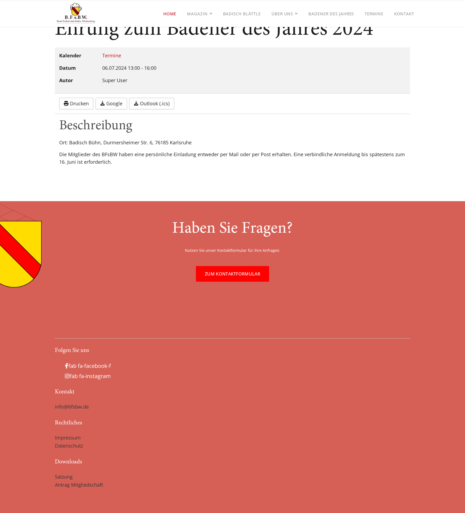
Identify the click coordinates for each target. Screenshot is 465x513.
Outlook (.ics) (154, 103)
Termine (374, 13)
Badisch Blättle (242, 13)
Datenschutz (69, 445)
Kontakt (404, 13)
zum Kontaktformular (232, 274)
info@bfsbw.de (72, 406)
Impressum (68, 437)
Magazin (197, 13)
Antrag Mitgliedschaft (79, 484)
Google (113, 103)
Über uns (282, 13)
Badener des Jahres (331, 13)
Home (170, 13)
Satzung (64, 476)
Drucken (79, 103)
